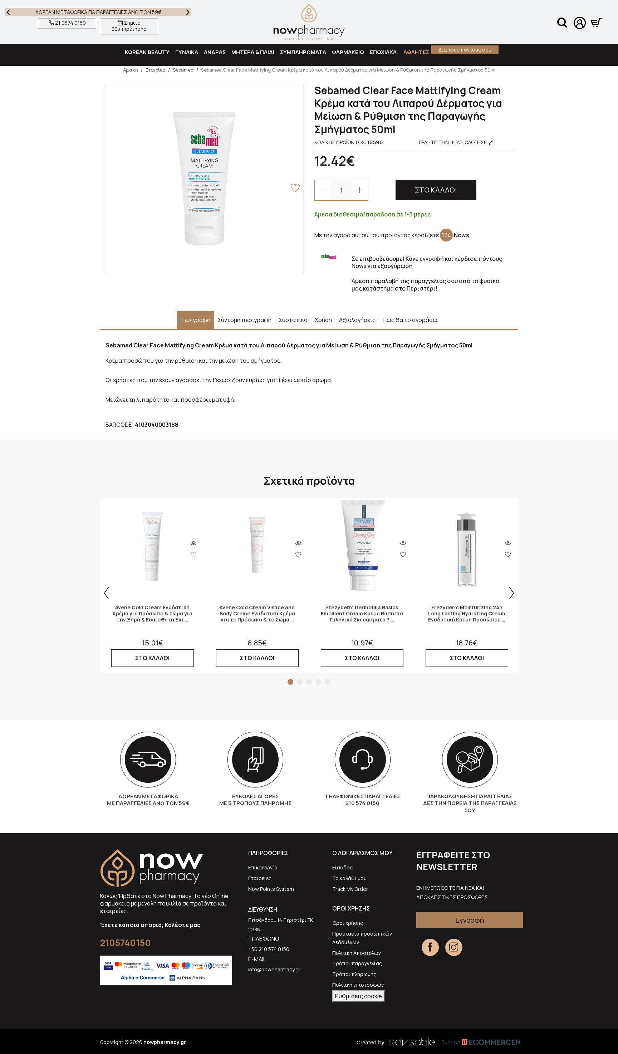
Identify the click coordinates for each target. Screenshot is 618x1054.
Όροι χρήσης (347, 922)
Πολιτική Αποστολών (356, 953)
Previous (8, 12)
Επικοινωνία (263, 867)
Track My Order (350, 888)
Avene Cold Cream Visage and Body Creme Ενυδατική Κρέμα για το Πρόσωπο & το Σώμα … (257, 614)
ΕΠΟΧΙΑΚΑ (383, 52)
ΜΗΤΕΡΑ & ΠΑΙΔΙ (252, 52)
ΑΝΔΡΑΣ (215, 52)
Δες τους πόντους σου (464, 49)
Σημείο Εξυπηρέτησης (129, 26)
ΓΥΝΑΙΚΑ (186, 52)
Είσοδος (342, 867)
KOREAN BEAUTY (147, 52)
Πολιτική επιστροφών (358, 984)
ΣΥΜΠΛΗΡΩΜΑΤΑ (303, 52)
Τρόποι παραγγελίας (357, 963)
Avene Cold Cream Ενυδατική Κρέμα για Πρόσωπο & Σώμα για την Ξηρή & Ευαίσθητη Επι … (152, 614)
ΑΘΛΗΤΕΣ (415, 52)
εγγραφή (432, 259)
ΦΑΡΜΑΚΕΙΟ (348, 52)
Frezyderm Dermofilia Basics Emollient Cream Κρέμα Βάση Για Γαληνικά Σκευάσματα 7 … (362, 614)
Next (188, 12)
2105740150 (125, 942)
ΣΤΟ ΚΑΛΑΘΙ (436, 190)
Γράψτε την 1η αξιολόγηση (454, 142)
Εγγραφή (470, 920)
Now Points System (271, 888)
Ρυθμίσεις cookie (358, 996)
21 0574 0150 (70, 23)
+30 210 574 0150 (268, 949)
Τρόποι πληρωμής (354, 974)
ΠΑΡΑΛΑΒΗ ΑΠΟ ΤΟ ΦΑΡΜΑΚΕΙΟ (98, 12)
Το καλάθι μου (349, 878)
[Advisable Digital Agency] (396, 1042)
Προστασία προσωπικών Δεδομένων (362, 938)
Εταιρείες (259, 878)
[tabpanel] (152, 585)
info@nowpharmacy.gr (274, 969)
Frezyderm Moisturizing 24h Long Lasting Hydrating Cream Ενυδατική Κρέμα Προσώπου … (466, 614)
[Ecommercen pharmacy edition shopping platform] (475, 1042)
